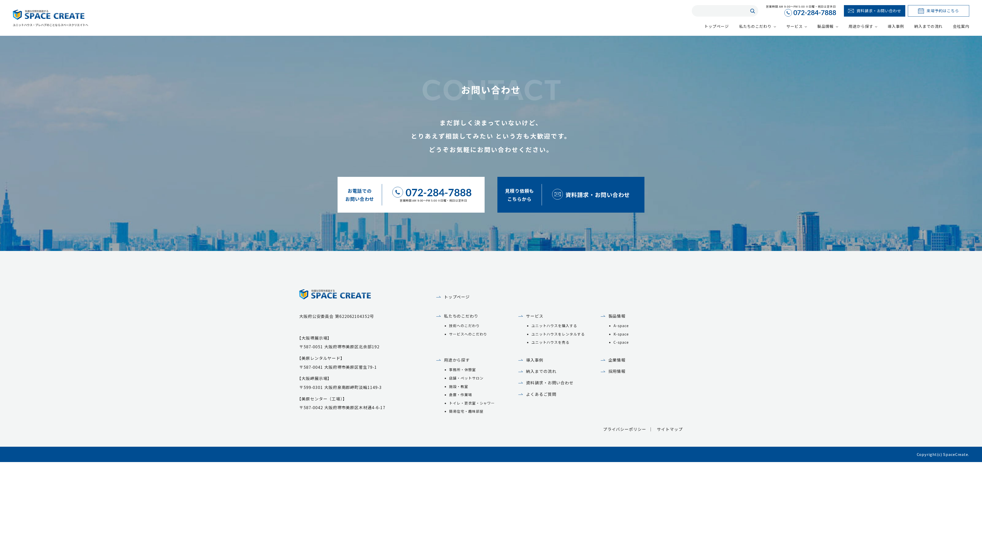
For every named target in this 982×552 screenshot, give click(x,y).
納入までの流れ (541, 371)
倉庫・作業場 (460, 394)
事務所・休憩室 (462, 369)
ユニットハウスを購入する (554, 325)
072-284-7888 (814, 13)
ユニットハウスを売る (550, 342)
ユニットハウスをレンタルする (558, 334)
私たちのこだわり (461, 316)
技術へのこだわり (464, 325)
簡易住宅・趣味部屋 (466, 411)
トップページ (457, 297)
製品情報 (617, 316)
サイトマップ (670, 429)
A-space (621, 325)
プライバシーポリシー (624, 429)
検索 (752, 11)
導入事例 (534, 360)
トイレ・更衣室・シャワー (472, 403)
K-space (621, 334)
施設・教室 (458, 386)
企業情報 (617, 360)
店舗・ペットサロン (466, 378)
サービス (534, 316)
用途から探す (457, 360)
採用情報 (617, 371)
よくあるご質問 (541, 394)
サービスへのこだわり (468, 334)
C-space (621, 342)
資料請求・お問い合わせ (550, 383)
